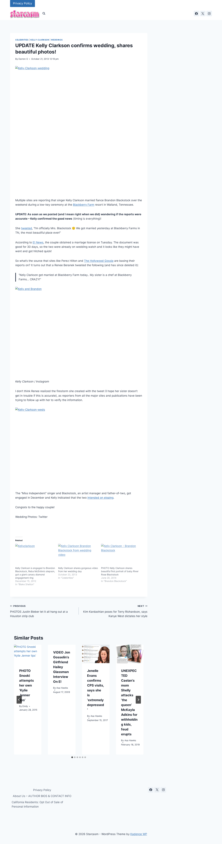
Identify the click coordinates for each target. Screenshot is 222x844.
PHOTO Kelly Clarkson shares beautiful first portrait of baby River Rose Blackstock (119, 571)
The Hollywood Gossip (98, 260)
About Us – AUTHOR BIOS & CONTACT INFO (42, 796)
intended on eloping (100, 497)
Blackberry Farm (83, 204)
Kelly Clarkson (39, 40)
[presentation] (27, 654)
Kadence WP (138, 834)
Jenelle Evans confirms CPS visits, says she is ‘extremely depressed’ (95, 690)
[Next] (138, 700)
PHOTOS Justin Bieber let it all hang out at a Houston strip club (39, 611)
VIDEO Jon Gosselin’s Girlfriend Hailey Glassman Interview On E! (61, 667)
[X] (203, 13)
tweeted (26, 228)
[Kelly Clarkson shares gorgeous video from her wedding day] (78, 555)
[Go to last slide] (19, 700)
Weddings (57, 40)
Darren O (23, 59)
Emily (25, 706)
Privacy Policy (22, 3)
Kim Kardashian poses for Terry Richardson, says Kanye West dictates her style (115, 611)
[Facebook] (196, 13)
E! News (38, 242)
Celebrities (22, 40)
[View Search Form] (44, 13)
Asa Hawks (62, 688)
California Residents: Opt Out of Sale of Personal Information (37, 804)
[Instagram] (209, 13)
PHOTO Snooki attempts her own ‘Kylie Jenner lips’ (26, 685)
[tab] (72, 757)
